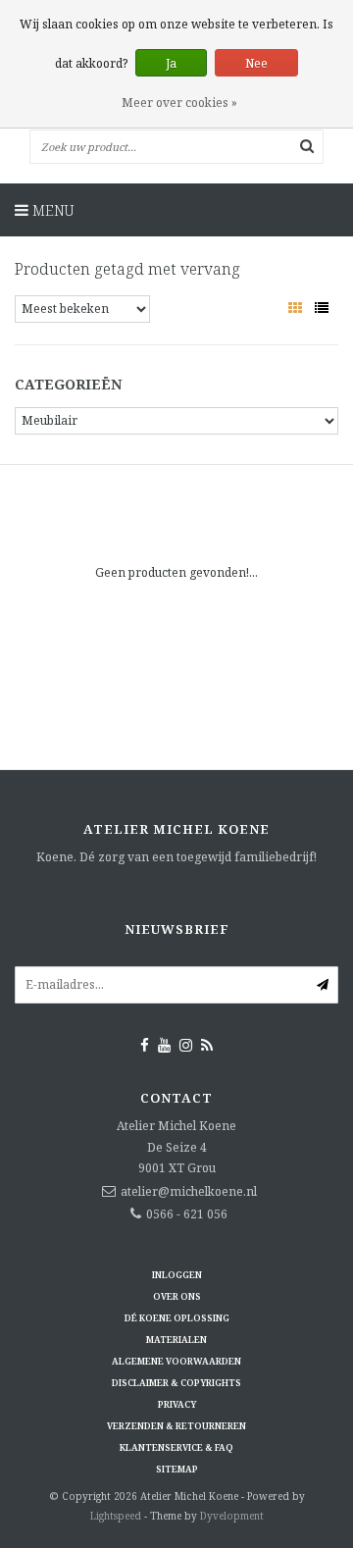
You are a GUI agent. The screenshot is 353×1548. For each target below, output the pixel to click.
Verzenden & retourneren (176, 1425)
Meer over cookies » (179, 102)
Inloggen (177, 1274)
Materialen (176, 1339)
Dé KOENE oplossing (177, 1318)
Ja (171, 63)
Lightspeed (115, 1515)
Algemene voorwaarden (176, 1361)
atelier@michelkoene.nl (189, 1191)
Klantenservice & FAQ (176, 1447)
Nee (256, 63)
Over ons (177, 1296)
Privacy (177, 1404)
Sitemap (177, 1469)
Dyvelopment (232, 1515)
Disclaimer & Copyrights (176, 1382)
